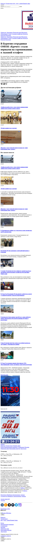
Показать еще (4, 374)
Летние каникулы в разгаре (9, 128)
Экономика (9, 32)
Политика (8, 35)
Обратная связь (5, 448)
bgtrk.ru (23, 488)
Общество (3, 32)
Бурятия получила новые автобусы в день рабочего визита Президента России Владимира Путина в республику (16, 318)
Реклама (27, 447)
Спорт (10, 34)
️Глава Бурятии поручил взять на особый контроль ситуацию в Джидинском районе (15, 343)
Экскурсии (23, 448)
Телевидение (9, 3)
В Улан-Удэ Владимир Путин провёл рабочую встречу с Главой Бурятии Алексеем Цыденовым (16, 294)
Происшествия (17, 32)
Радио (2, 447)
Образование (4, 34)
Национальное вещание (10, 447)
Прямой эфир (21, 3)
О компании (21, 447)
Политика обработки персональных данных (13, 495)
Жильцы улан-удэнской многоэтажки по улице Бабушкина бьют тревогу (14, 148)
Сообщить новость (6, 535)
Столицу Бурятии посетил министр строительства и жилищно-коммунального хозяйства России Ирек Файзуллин (16, 272)
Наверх (3, 444)
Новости (3, 3)
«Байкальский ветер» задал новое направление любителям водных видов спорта (14, 107)
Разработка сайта (5, 508)
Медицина (24, 32)
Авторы (3, 500)
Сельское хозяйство (17, 34)
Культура (25, 34)
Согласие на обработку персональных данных (13, 496)
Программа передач (14, 448)
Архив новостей (5, 499)
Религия (3, 35)
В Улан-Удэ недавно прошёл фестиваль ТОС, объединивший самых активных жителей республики (16, 364)
